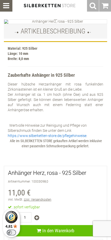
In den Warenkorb (58, 230)
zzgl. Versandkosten (37, 199)
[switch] (11, 232)
